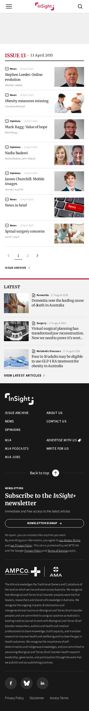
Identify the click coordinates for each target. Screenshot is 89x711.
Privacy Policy (33, 551)
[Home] (44, 6)
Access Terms (59, 698)
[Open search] (80, 6)
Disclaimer (37, 698)
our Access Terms (70, 540)
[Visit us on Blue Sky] (27, 683)
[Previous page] (9, 256)
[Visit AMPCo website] (22, 572)
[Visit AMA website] (55, 572)
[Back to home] (19, 399)
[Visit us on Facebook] (11, 683)
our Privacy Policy (21, 545)
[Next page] (37, 256)
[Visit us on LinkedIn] (42, 683)
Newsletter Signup (42, 523)
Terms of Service (57, 551)
